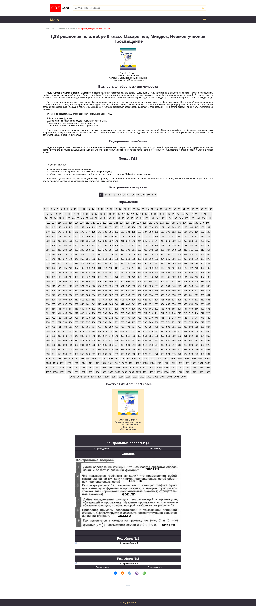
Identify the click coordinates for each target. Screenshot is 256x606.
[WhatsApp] (142, 573)
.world (60, 8)
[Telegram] (128, 573)
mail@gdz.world (128, 602)
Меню (54, 19)
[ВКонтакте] (113, 573)
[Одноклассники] (120, 573)
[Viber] (135, 573)
